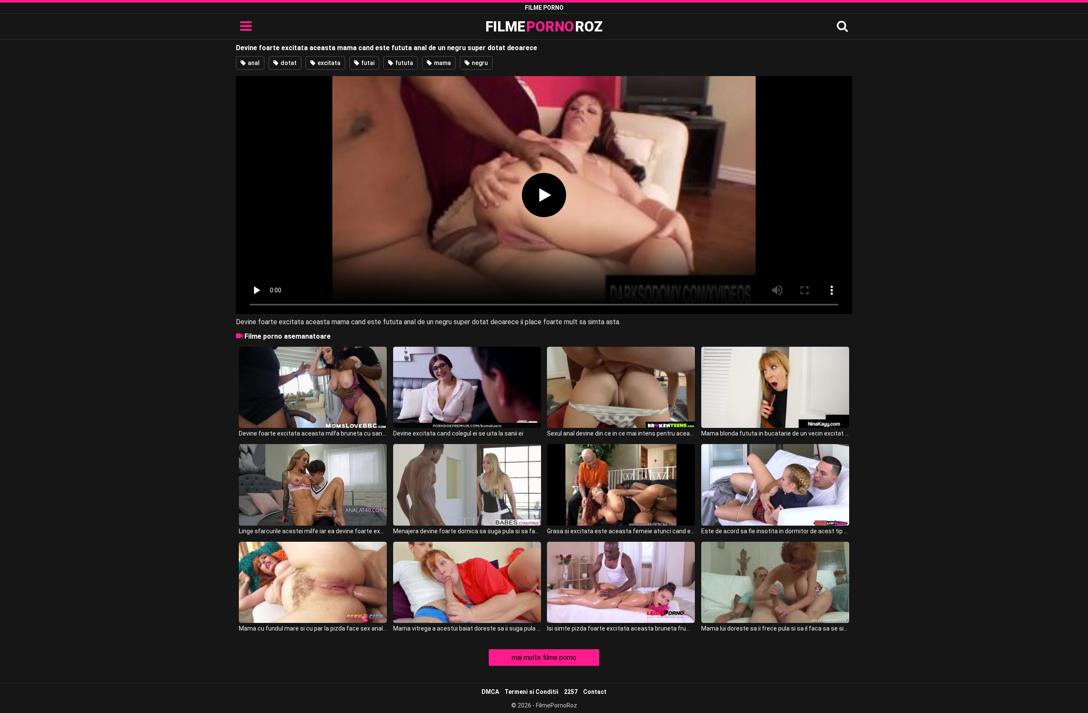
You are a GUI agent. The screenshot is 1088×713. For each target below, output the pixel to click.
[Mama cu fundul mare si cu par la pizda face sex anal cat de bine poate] (313, 582)
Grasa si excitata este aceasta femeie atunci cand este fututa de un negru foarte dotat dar (621, 531)
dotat (288, 62)
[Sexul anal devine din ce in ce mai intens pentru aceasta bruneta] (621, 387)
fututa (403, 62)
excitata (328, 62)
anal (253, 62)
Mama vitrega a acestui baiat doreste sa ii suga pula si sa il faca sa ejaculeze (467, 628)
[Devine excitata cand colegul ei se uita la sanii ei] (467, 387)
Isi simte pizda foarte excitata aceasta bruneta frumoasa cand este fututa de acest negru (621, 628)
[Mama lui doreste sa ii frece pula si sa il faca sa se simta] (775, 582)
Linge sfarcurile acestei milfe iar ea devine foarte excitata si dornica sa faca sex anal (313, 531)
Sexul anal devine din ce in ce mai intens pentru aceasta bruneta (621, 433)
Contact (594, 691)
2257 (571, 691)
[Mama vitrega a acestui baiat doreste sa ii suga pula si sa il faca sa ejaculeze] (467, 582)
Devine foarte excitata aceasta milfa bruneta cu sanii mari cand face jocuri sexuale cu (313, 433)
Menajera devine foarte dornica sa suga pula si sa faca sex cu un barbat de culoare (467, 531)
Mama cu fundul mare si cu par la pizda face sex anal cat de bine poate (313, 628)
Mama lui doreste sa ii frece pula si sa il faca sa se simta (775, 628)
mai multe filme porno (544, 658)
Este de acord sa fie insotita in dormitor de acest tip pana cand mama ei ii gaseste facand (775, 531)
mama (442, 62)
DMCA (490, 691)
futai (367, 62)
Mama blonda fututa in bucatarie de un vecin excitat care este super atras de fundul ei (775, 433)
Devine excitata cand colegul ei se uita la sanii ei (458, 433)
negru (479, 62)
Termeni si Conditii (531, 691)
